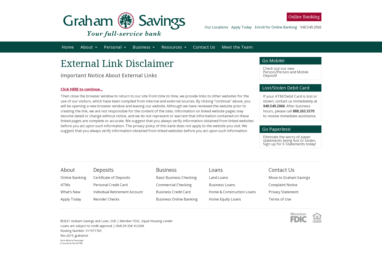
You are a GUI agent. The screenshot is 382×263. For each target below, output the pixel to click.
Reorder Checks (106, 199)
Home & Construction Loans (232, 191)
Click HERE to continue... (82, 89)
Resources (171, 47)
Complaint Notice (283, 184)
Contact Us (204, 47)
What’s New (70, 191)
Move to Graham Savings (289, 177)
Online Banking (304, 16)
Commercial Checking (174, 184)
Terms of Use (280, 199)
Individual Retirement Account (118, 191)
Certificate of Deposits (111, 177)
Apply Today (241, 27)
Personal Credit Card (110, 184)
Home (68, 47)
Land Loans (218, 177)
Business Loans (222, 184)
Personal (113, 47)
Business (141, 47)
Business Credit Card (173, 191)
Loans (216, 169)
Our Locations (216, 27)
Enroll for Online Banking (276, 27)
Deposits (103, 169)
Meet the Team (237, 47)
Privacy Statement (283, 191)
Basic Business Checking (176, 177)
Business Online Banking (177, 199)
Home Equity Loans (225, 199)
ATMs (65, 184)
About (86, 47)
